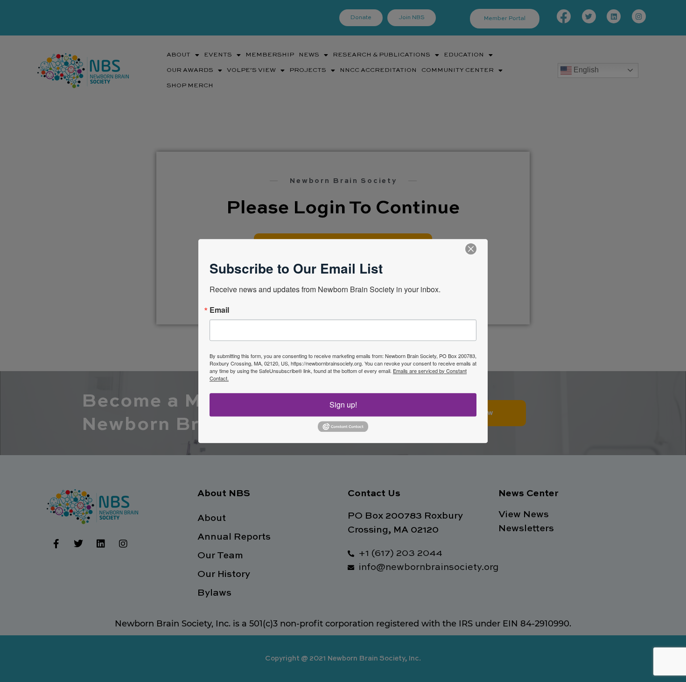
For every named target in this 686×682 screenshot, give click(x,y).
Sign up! (343, 404)
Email (219, 310)
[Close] (471, 249)
